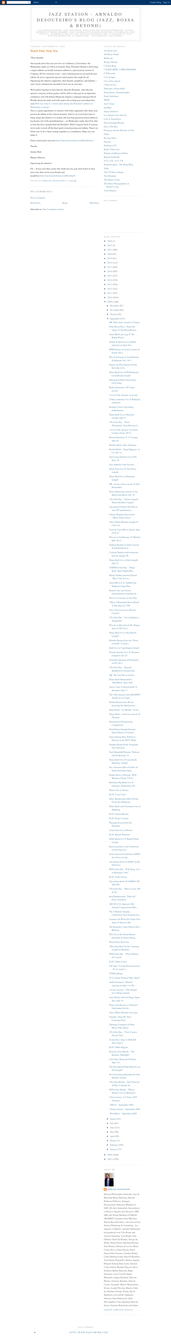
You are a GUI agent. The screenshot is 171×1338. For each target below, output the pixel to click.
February (114, 1144)
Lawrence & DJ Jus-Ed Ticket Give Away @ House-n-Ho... (124, 921)
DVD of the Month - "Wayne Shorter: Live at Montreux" (122, 1091)
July (112, 1123)
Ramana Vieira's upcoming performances (121, 408)
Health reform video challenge (122, 444)
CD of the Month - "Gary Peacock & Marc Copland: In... (124, 1083)
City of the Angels (112, 80)
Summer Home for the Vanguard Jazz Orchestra (123, 746)
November (115, 309)
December (115, 305)
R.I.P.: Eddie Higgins (118, 1047)
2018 (110, 262)
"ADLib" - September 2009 (121, 1104)
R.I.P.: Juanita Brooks (119, 813)
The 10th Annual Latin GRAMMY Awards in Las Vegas (124, 696)
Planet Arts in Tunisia (119, 790)
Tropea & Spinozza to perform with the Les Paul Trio (122, 343)
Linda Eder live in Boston (121, 830)
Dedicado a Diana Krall (114, 88)
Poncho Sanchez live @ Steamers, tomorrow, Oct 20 (124, 654)
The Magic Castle (112, 179)
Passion (107, 141)
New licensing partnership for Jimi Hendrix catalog (124, 1076)
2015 (110, 275)
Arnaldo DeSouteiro (118, 1189)
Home (65, 202)
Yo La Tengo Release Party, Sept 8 (124, 977)
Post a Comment (37, 197)
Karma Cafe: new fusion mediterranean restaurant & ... (123, 592)
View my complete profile (118, 1310)
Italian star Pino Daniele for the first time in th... (123, 366)
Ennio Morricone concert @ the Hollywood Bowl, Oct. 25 (123, 493)
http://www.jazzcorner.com (89, 1332)
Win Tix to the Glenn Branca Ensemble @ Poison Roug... (123, 936)
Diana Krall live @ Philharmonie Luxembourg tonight (124, 374)
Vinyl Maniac (110, 190)
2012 (110, 288)
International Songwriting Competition (121, 723)
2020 (110, 253)
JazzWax (108, 107)
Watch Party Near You (119, 941)
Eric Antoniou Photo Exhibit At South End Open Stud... (123, 769)
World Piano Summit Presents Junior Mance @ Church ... (122, 731)
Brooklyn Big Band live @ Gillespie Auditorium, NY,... (123, 784)
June (112, 1127)
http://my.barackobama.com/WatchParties (75, 140)
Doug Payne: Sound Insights (117, 92)
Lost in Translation (112, 118)
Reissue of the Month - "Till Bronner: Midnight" (121, 1053)
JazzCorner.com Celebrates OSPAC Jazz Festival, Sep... (124, 855)
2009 (110, 301)
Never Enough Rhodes (114, 122)
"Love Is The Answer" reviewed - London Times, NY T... (124, 431)
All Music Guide (111, 54)
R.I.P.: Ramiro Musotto (119, 834)
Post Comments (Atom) (53, 209)
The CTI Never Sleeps (114, 172)
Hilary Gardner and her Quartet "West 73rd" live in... (123, 577)
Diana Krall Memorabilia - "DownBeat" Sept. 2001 (121, 681)
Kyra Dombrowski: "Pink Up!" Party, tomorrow (122, 898)
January (114, 1149)
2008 (110, 1154)
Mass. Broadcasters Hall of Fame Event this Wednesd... (123, 800)
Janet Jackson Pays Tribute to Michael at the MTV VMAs (122, 738)
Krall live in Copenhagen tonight (124, 647)
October (114, 314)
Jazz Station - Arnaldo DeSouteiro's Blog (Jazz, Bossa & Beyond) (86, 19)
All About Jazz (110, 50)
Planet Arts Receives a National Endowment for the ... (123, 1006)
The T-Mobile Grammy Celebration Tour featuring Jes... (124, 913)
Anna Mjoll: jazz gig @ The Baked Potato (122, 336)
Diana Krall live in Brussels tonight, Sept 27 (121, 416)
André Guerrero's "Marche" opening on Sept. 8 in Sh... (122, 984)
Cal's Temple (109, 77)
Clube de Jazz (110, 84)
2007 (110, 1159)
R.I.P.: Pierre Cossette (118, 818)
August (113, 1118)
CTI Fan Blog (110, 65)
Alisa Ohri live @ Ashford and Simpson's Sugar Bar (122, 584)
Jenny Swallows (111, 111)
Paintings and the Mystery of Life (119, 130)
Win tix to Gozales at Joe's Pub (123, 597)
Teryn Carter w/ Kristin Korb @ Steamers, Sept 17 (123, 688)
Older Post (94, 202)
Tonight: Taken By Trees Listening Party (120, 1018)
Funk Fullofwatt (111, 96)
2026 (110, 240)
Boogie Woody (111, 61)
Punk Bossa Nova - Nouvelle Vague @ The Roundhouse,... (123, 328)
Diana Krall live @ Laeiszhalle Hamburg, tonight (123, 761)
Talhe (106, 168)
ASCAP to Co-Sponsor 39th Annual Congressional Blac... (123, 905)
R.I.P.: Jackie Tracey (118, 876)
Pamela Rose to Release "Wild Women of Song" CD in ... (122, 776)
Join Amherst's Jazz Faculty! (122, 464)
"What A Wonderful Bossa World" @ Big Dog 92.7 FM (124, 604)
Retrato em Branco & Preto (116, 153)
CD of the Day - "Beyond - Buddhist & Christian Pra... (122, 669)
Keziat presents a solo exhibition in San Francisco (124, 848)
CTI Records (109, 73)
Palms (106, 134)
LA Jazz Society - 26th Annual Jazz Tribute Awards (123, 991)
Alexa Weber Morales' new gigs (123, 1012)
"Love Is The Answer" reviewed (123, 395)
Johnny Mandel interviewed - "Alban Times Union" (122, 516)
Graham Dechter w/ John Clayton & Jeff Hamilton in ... (124, 546)
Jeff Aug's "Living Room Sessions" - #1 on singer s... (124, 967)
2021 (110, 249)
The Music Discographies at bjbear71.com (116, 185)
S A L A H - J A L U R (113, 160)
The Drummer (110, 175)
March (113, 1140)
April (112, 1136)
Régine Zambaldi (112, 156)
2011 (110, 293)
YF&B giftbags (116, 973)
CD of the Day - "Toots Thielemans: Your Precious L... (124, 424)
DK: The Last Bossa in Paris (121, 675)
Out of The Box (111, 126)
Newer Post (35, 202)
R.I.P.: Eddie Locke (118, 961)
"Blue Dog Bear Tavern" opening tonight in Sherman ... (124, 948)
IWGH (106, 99)
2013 (110, 284)
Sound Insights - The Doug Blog (118, 164)
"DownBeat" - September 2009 (123, 1113)
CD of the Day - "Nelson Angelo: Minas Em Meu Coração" (124, 501)
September (115, 318)
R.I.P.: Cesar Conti (117, 794)
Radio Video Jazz (112, 149)
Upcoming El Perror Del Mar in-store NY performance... (123, 508)
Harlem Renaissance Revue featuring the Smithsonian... (123, 704)
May (112, 1131)
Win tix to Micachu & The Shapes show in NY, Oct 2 (124, 627)
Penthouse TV (110, 145)
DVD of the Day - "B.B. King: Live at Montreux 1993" (124, 871)
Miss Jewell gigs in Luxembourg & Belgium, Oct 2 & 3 (124, 358)
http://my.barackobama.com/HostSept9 (57, 175)
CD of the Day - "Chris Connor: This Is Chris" (123, 1033)
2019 (110, 258)
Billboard (108, 58)
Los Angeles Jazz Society (115, 115)
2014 (110, 279)
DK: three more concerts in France (124, 322)
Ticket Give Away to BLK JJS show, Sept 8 (122, 1041)
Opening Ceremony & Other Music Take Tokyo (122, 1026)
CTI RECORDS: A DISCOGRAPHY (120, 69)
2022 (110, 245)
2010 (110, 297)
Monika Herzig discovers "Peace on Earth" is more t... (123, 642)
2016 (110, 271)
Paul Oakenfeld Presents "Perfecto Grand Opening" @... (124, 753)
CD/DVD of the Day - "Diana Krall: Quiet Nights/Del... (122, 569)
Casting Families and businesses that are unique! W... (123, 554)
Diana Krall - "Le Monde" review (124, 709)
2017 (110, 266)
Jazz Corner (109, 103)
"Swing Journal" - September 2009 (124, 1109)
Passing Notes (110, 137)
